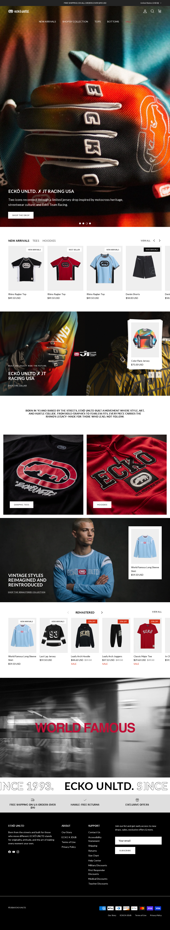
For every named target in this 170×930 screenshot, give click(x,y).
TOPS (97, 21)
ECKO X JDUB (69, 837)
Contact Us (94, 832)
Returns (92, 850)
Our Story (67, 832)
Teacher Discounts (98, 883)
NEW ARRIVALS (47, 21)
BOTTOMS (113, 21)
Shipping (92, 845)
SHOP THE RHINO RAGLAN (26, 215)
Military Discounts (97, 865)
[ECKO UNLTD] (18, 11)
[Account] (144, 11)
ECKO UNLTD (20, 907)
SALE (128, 21)
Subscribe (125, 850)
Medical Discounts (97, 878)
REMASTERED (85, 612)
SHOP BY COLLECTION (75, 21)
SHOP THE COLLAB (17, 386)
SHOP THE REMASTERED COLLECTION (26, 592)
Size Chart (93, 855)
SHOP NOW (91, 3)
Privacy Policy (69, 846)
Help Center (94, 860)
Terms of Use (69, 842)
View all (145, 241)
